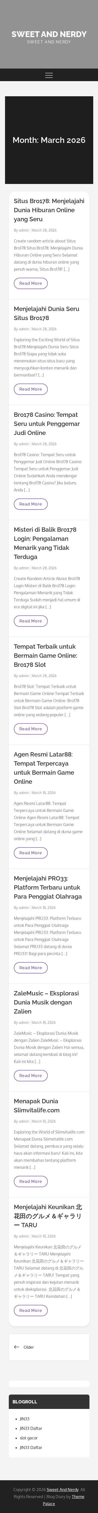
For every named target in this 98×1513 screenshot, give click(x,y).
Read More (31, 285)
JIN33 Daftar (31, 1428)
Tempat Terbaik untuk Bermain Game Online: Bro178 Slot (45, 655)
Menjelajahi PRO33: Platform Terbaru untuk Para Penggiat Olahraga (48, 887)
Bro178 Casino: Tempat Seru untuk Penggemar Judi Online (47, 423)
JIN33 (24, 1418)
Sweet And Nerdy (49, 34)
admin (24, 230)
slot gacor (29, 1437)
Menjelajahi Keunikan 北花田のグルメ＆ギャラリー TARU (48, 1216)
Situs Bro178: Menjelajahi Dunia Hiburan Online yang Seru (49, 210)
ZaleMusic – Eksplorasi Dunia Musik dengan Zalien (46, 1002)
